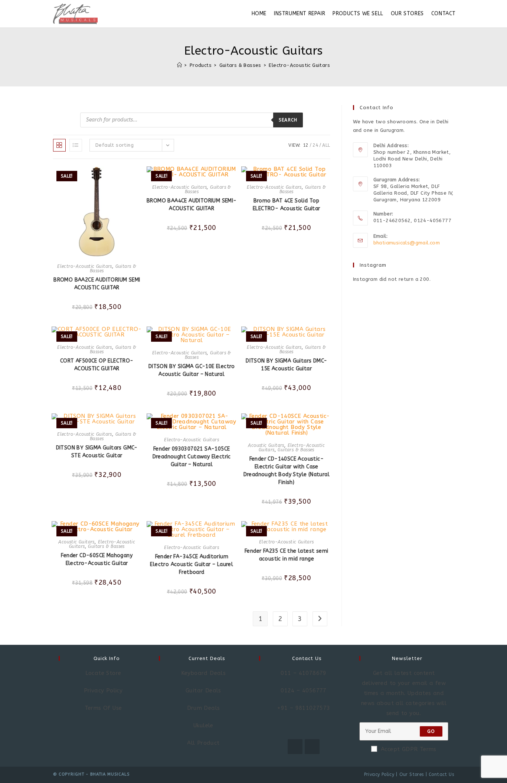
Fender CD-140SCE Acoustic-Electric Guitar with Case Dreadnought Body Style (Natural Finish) (286, 470)
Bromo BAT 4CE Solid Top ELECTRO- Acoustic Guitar (286, 205)
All (326, 145)
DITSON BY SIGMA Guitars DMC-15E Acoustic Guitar (286, 365)
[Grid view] (59, 145)
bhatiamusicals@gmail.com (406, 243)
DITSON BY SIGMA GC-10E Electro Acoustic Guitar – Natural (191, 370)
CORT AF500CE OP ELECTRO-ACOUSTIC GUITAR (97, 365)
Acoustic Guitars (266, 445)
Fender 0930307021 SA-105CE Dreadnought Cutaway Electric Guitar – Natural (192, 457)
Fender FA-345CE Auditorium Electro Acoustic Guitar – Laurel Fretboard (191, 564)
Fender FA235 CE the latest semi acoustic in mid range (286, 555)
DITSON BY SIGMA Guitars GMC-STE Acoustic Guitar (97, 452)
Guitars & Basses (296, 449)
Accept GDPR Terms (408, 749)
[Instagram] (312, 746)
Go (431, 731)
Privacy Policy (379, 774)
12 (305, 145)
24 (315, 145)
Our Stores (411, 774)
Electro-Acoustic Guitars (299, 65)
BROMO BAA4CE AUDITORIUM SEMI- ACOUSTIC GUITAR (192, 205)
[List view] (75, 145)
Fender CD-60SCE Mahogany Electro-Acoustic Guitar (97, 559)
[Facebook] (295, 746)
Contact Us (441, 774)
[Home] (179, 65)
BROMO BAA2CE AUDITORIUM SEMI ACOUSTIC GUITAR (96, 284)
